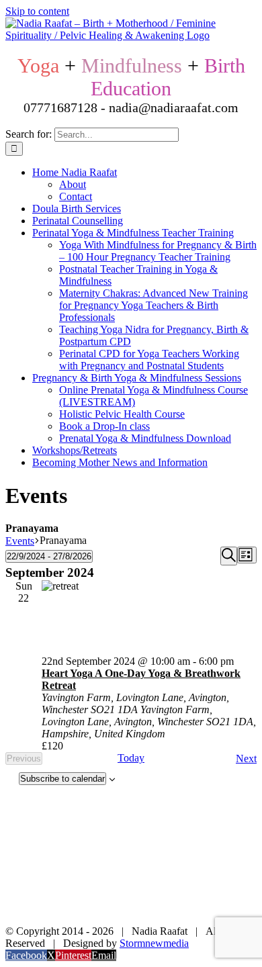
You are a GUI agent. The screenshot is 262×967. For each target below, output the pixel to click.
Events (19, 541)
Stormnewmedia (154, 943)
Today (131, 758)
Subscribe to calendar (62, 779)
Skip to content (37, 11)
